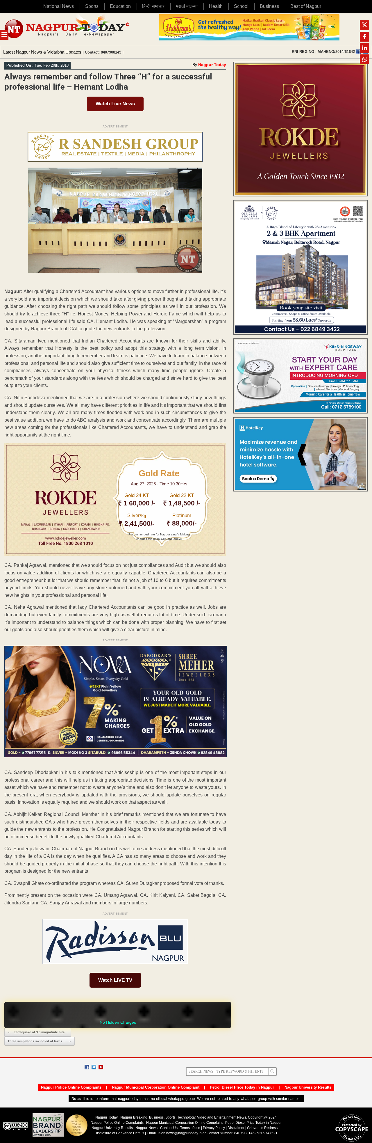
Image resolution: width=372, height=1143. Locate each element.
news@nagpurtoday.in (184, 1133)
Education (120, 6)
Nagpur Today (212, 64)
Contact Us (169, 1128)
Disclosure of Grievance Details (119, 1133)
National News (58, 6)
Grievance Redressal (263, 1128)
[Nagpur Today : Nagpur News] (67, 29)
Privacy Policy (214, 1128)
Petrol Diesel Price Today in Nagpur (242, 1087)
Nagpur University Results (308, 1087)
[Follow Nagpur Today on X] (94, 1067)
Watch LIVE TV (115, 980)
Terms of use (190, 1128)
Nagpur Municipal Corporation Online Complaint (155, 1087)
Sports (92, 6)
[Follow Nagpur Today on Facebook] (87, 1067)
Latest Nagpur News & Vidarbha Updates (42, 51)
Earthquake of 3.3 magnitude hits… (38, 1032)
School (241, 6)
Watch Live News (115, 104)
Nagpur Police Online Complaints (71, 1087)
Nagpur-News (146, 1128)
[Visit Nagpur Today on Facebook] (358, 51)
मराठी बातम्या (187, 6)
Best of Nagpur (305, 6)
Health (216, 6)
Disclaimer (236, 1128)
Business (269, 6)
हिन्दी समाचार (153, 6)
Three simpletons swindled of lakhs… (39, 1041)
